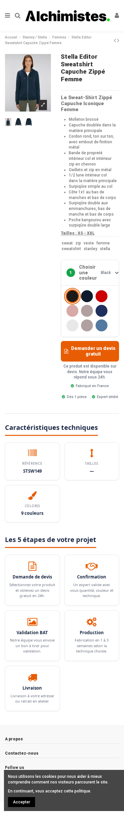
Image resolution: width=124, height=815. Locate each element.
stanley (90, 248)
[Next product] (118, 40)
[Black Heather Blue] (87, 296)
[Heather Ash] (72, 325)
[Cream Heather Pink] (72, 311)
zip (78, 243)
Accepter (21, 802)
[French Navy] (101, 311)
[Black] (72, 296)
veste (89, 243)
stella (105, 248)
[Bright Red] (101, 296)
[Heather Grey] (87, 325)
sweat (67, 243)
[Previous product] (115, 40)
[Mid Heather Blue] (101, 325)
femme (103, 243)
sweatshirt (71, 248)
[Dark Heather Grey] (87, 311)
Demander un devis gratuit (93, 351)
